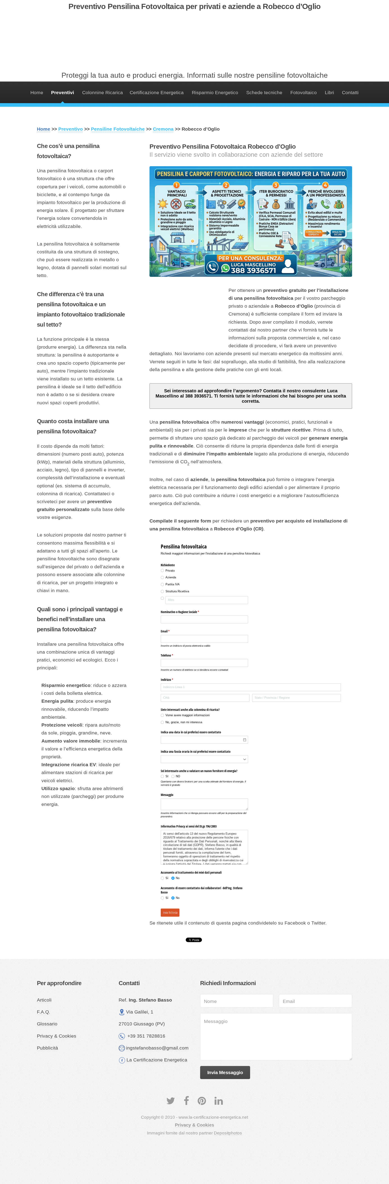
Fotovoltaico (303, 92)
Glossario (47, 1024)
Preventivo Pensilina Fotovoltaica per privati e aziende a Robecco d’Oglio (194, 6)
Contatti (350, 92)
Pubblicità (47, 1048)
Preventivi (62, 92)
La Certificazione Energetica (157, 1060)
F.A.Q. (43, 1012)
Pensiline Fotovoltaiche (118, 129)
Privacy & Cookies (56, 1036)
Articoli (44, 1000)
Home (36, 92)
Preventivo (70, 129)
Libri (329, 92)
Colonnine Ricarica (102, 92)
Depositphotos (228, 1133)
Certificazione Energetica (157, 92)
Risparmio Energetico (215, 92)
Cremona (163, 129)
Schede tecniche (264, 92)
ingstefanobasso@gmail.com (157, 1048)
